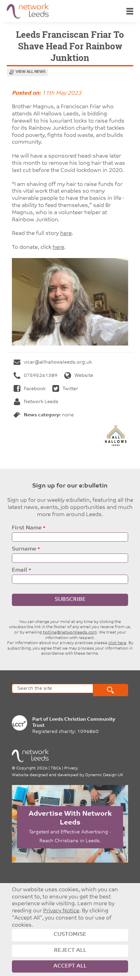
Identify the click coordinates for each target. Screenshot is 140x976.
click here (117, 643)
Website (83, 375)
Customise (70, 934)
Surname (24, 549)
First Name (26, 528)
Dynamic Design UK (104, 775)
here (66, 233)
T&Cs (56, 768)
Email (19, 570)
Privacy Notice (61, 911)
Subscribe (70, 599)
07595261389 (40, 375)
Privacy (71, 768)
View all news (31, 72)
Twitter (70, 388)
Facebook (35, 388)
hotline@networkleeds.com (70, 632)
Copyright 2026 (32, 768)
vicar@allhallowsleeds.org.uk (58, 362)
